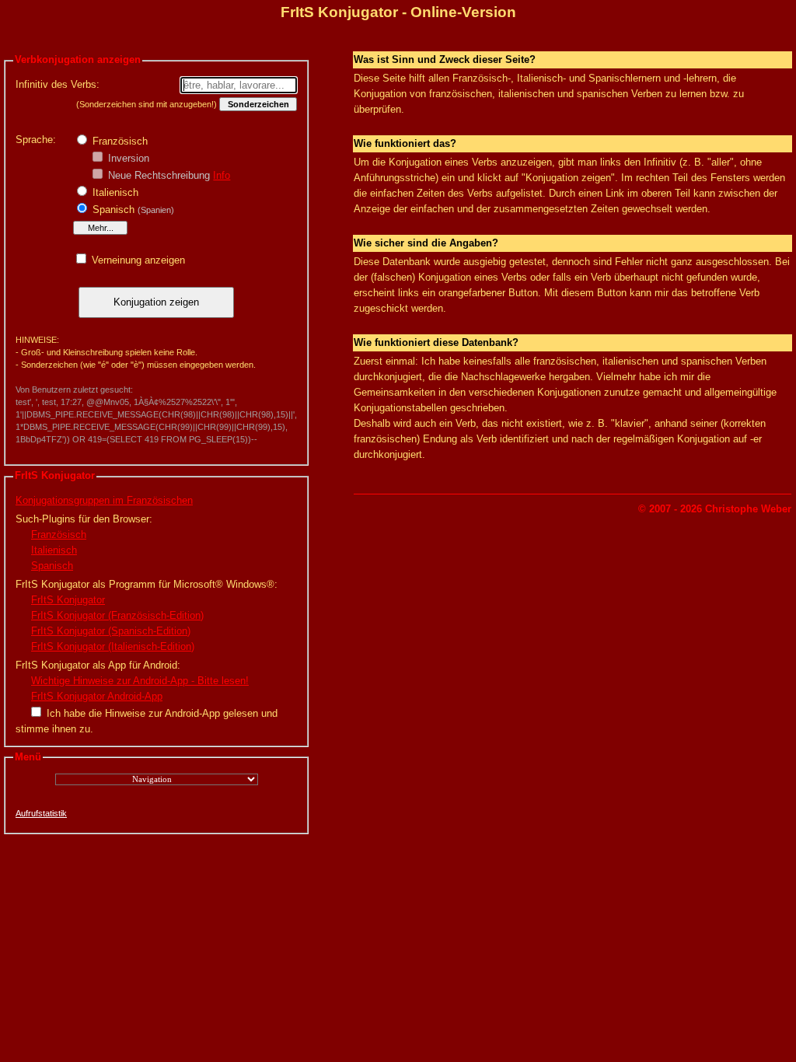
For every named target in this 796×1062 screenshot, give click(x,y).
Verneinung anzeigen (137, 260)
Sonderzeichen (258, 104)
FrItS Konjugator (68, 600)
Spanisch (131, 209)
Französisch (118, 141)
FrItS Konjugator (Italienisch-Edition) (112, 646)
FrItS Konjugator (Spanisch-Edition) (110, 631)
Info (221, 175)
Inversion (127, 158)
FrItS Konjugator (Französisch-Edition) (117, 615)
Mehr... (100, 227)
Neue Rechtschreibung (157, 175)
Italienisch (113, 192)
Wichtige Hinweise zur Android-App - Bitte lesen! (140, 680)
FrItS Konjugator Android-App (96, 696)
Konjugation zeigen (156, 302)
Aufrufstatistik (41, 813)
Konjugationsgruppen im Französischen (104, 500)
